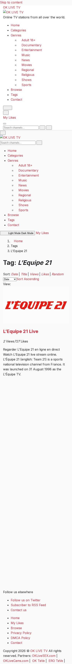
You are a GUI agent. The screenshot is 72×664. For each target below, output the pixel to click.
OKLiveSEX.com (43, 656)
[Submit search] (42, 127)
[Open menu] (4, 123)
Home (15, 25)
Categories (18, 30)
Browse (16, 90)
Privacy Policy (21, 633)
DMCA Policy (20, 638)
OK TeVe (38, 661)
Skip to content (11, 2)
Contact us (18, 610)
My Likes (9, 117)
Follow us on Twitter (26, 600)
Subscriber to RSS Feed (28, 605)
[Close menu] (3, 133)
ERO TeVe (56, 661)
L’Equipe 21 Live (20, 331)
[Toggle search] (6, 113)
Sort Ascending (28, 279)
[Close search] (49, 127)
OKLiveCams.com (15, 661)
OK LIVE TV (11, 7)
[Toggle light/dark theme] (7, 108)
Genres (16, 35)
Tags (14, 95)
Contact (16, 99)
